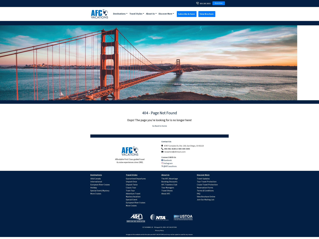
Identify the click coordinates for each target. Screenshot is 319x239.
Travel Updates (203, 178)
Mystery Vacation (133, 196)
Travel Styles (135, 13)
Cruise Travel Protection (207, 184)
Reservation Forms (205, 187)
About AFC (165, 193)
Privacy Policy (159, 231)
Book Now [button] (218, 3)
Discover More (165, 13)
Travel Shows (167, 190)
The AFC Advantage (169, 178)
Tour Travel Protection (206, 181)
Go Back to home (159, 126)
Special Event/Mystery (99, 190)
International (96, 181)
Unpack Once (131, 181)
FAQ (198, 193)
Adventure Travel (133, 193)
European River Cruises (100, 184)
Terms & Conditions (205, 190)
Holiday (93, 187)
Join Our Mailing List (205, 199)
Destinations (119, 13)
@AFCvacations (170, 166)
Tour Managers (167, 187)
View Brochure (207, 14)
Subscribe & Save (186, 14)
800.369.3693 (205, 3)
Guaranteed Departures (136, 178)
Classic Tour (131, 187)
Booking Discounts (169, 181)
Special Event (131, 199)
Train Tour (130, 190)
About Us (150, 13)
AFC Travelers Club (169, 184)
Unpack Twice (132, 184)
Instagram (168, 163)
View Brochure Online (206, 196)
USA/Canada (95, 178)
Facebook (167, 160)
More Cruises (95, 193)
